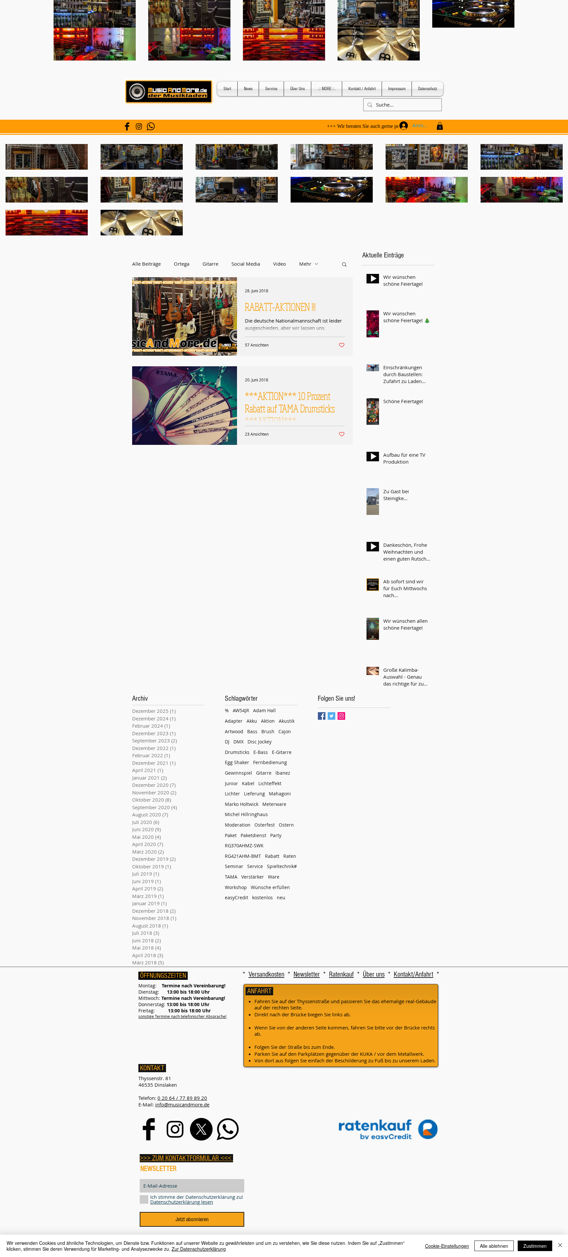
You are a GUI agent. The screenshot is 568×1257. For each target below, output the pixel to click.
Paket (231, 835)
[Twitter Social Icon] (331, 716)
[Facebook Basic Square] (321, 716)
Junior (231, 783)
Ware (273, 877)
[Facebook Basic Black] (127, 126)
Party (275, 835)
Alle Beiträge (146, 264)
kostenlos (262, 897)
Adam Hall (264, 710)
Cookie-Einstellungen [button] (447, 1246)
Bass (252, 731)
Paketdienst (253, 835)
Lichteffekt (269, 783)
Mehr (305, 264)
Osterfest (264, 825)
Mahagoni (280, 793)
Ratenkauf (341, 974)
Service (255, 866)
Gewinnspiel (238, 773)
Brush (267, 731)
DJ (227, 741)
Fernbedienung (270, 762)
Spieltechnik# (282, 866)
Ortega (181, 264)
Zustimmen (535, 1246)
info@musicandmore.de (182, 1104)
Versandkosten (266, 974)
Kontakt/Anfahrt (413, 974)
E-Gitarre (282, 752)
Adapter (234, 721)
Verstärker (252, 877)
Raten (289, 856)
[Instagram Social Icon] (341, 716)
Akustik (287, 721)
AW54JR (241, 710)
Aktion (268, 721)
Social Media (245, 264)
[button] (440, 126)
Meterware (274, 804)
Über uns (374, 974)
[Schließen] (560, 1246)
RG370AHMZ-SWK (244, 845)
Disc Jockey (260, 741)
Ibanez (282, 773)
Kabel (248, 783)
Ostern (286, 825)
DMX (238, 741)
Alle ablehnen (494, 1246)
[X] (201, 1129)
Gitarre (210, 264)
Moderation (237, 825)
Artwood (234, 731)
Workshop (236, 887)
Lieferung (254, 793)
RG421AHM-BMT (243, 856)
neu (281, 897)
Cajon (284, 731)
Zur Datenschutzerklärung (199, 1248)
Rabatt (272, 856)
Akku (252, 721)
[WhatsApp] (151, 126)
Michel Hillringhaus (246, 814)
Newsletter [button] (307, 974)
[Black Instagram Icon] (139, 126)
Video (279, 264)
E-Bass (260, 752)
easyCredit (236, 897)
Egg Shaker (237, 762)
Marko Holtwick (241, 804)
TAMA (231, 877)
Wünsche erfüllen (270, 887)
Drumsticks (237, 752)
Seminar (234, 866)
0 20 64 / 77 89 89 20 (182, 1098)
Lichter (232, 793)
